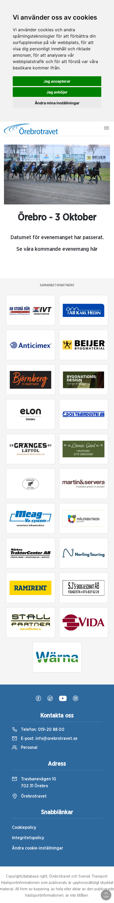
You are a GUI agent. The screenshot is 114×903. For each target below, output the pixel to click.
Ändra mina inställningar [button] (57, 103)
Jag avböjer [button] (57, 92)
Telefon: (42, 729)
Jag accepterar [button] (57, 81)
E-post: (48, 738)
